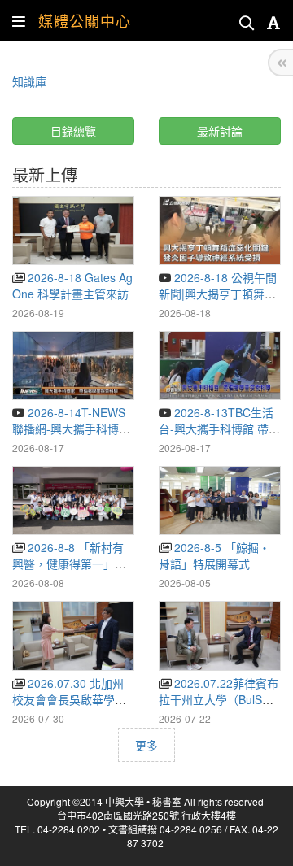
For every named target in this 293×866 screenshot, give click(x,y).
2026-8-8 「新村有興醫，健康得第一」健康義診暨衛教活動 (69, 563)
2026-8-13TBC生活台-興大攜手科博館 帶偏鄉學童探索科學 (219, 428)
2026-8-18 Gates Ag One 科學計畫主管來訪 (72, 285)
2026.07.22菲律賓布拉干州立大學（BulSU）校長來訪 (218, 699)
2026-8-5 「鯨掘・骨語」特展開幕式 (214, 555)
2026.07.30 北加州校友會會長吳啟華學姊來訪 (69, 699)
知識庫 (29, 81)
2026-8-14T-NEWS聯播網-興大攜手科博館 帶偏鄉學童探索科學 (71, 428)
